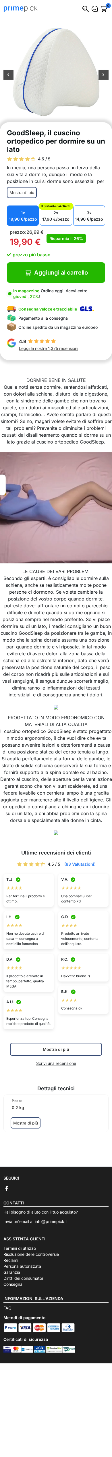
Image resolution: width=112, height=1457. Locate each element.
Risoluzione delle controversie (31, 1254)
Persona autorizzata (22, 1266)
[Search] (85, 9)
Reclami (10, 1260)
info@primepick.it (51, 1221)
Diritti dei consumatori (23, 1278)
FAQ (7, 1307)
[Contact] (94, 9)
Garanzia (11, 1272)
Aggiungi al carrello (61, 272)
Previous (8, 75)
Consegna (12, 1284)
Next (104, 75)
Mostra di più (21, 192)
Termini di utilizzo (19, 1248)
